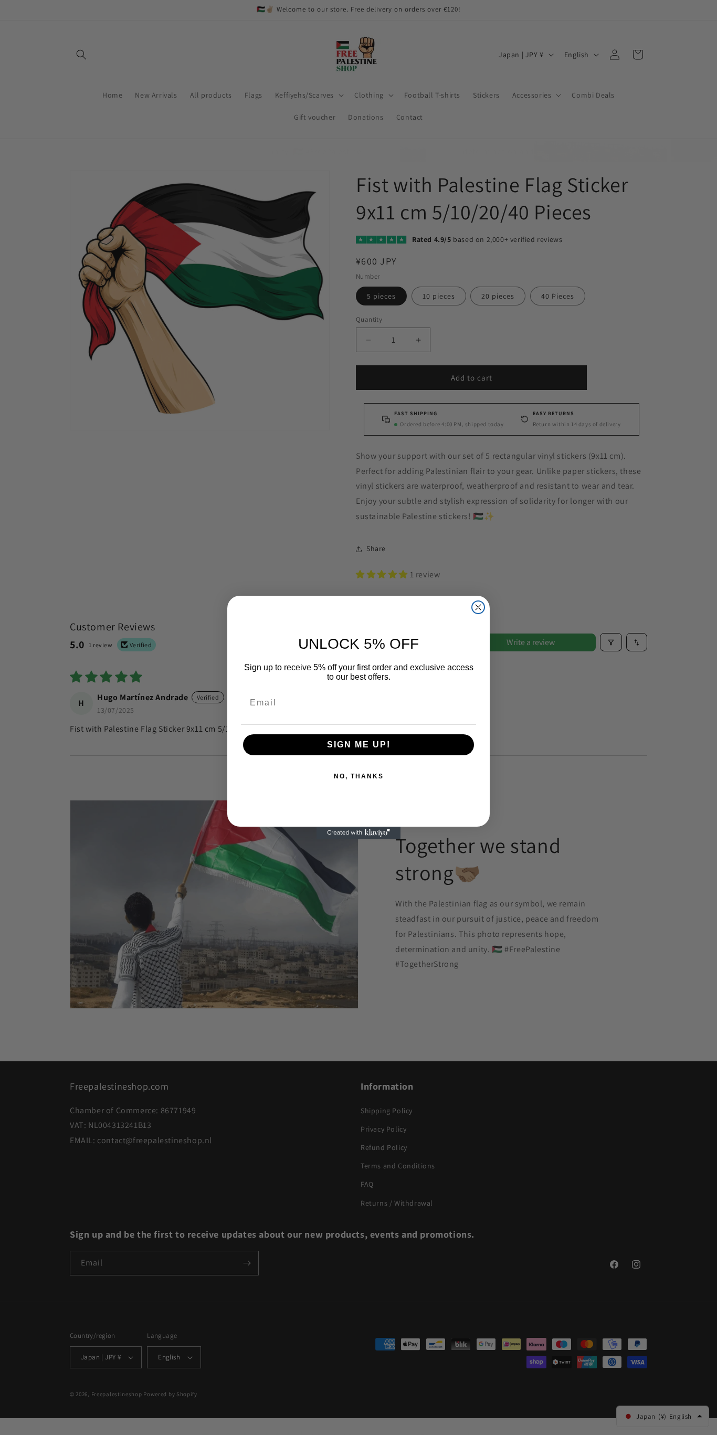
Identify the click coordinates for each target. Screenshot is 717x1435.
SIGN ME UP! (359, 744)
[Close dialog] (478, 607)
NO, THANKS (359, 776)
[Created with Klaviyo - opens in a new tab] (358, 833)
